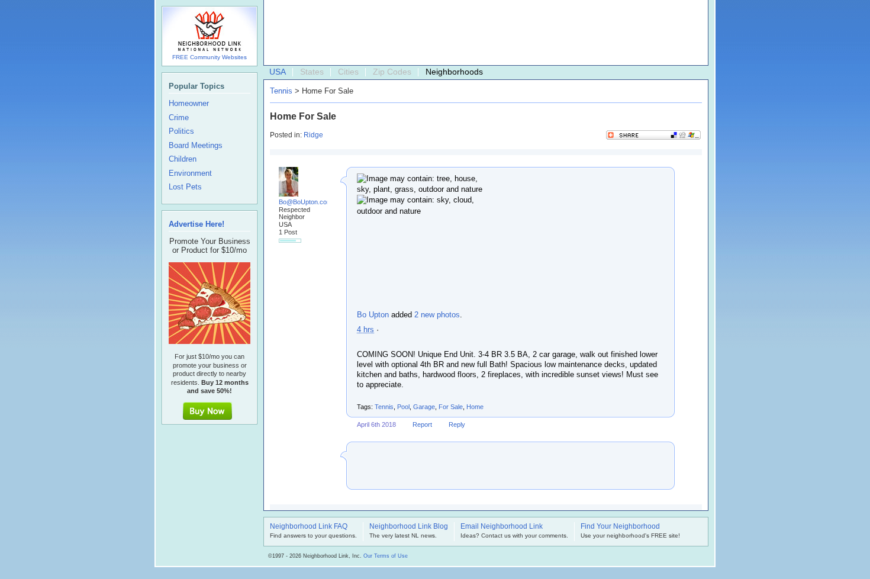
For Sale (451, 406)
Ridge (313, 135)
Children (182, 159)
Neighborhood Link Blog (408, 526)
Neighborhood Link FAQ (308, 526)
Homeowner (189, 103)
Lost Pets (185, 187)
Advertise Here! (196, 224)
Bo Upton (373, 314)
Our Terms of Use (385, 556)
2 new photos (437, 314)
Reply (457, 424)
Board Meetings (196, 145)
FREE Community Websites (209, 57)
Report (422, 424)
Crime (179, 118)
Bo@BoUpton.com (305, 201)
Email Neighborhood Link (501, 526)
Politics (181, 131)
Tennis (281, 90)
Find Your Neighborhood (620, 526)
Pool (403, 406)
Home (475, 406)
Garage (424, 406)
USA (277, 71)
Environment (190, 173)
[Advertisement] (483, 33)
